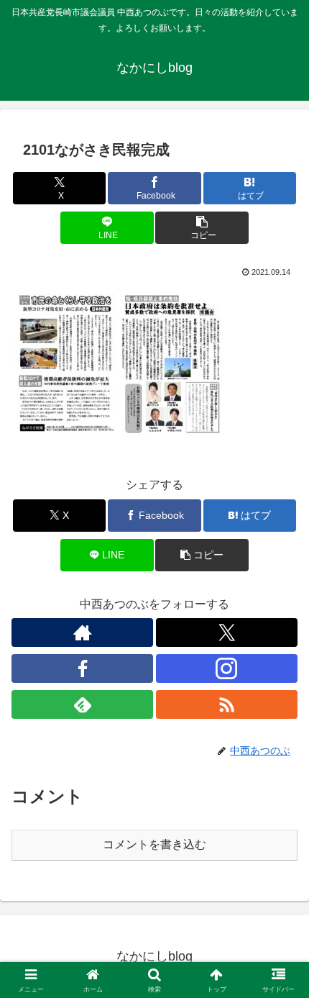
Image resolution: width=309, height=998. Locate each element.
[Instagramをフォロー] (227, 668)
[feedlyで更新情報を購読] (82, 704)
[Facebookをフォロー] (82, 668)
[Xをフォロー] (227, 632)
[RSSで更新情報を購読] (227, 704)
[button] (201, 228)
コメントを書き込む (154, 844)
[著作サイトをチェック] (82, 632)
